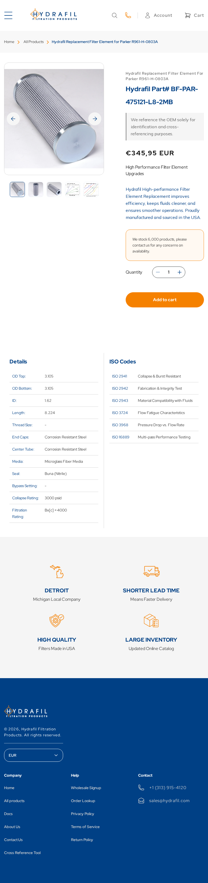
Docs (8, 813)
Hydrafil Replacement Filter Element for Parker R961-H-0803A (105, 41)
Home (9, 41)
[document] (54, 119)
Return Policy (82, 839)
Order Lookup (83, 800)
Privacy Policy (82, 813)
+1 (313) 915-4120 (168, 787)
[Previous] (13, 118)
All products (14, 800)
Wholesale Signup (86, 787)
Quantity (134, 272)
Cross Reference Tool (22, 852)
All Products (34, 41)
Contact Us (13, 839)
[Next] (94, 118)
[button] (114, 15)
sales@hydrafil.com (169, 800)
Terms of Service (85, 826)
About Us (12, 826)
